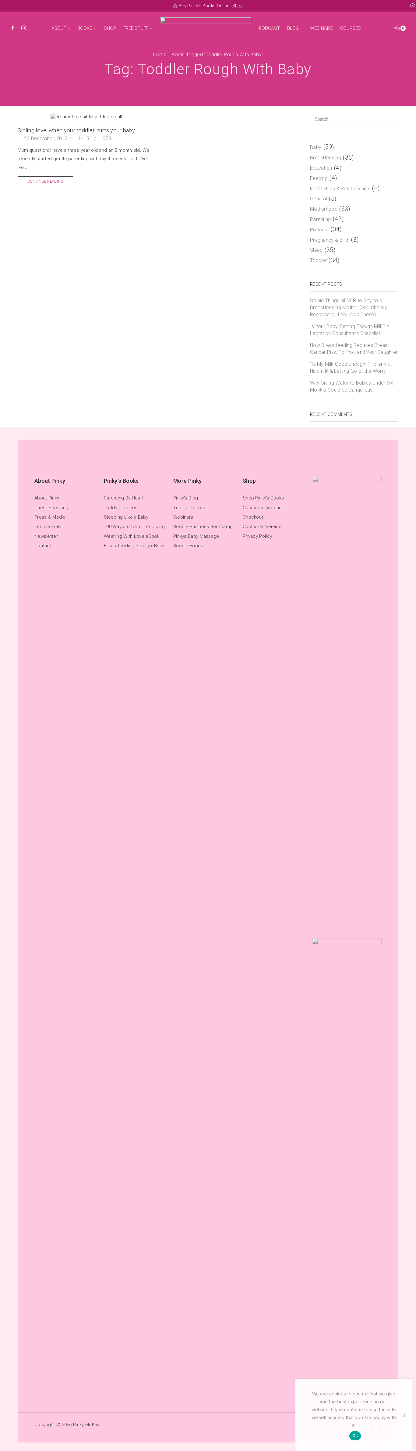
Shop (237, 5)
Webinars (321, 28)
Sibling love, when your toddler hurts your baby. (77, 130)
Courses (350, 28)
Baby (315, 147)
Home (160, 54)
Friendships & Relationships (340, 189)
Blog (293, 28)
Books (85, 28)
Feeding (319, 178)
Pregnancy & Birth (329, 240)
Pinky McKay (86, 1424)
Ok (355, 1435)
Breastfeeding (325, 158)
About (58, 28)
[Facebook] (12, 28)
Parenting (320, 219)
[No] (404, 1415)
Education (321, 168)
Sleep (316, 250)
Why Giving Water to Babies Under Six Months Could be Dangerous (351, 386)
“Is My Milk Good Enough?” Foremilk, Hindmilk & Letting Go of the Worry (350, 367)
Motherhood (323, 209)
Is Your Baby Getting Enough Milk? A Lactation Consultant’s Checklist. (350, 329)
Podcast (269, 28)
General (318, 199)
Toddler (318, 260)
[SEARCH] (392, 119)
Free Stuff (135, 28)
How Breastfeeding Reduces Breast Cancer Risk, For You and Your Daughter (353, 348)
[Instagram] (23, 28)
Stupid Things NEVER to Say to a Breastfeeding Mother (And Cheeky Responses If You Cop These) (348, 307)
